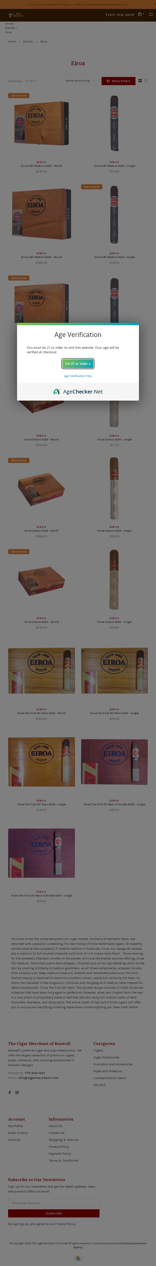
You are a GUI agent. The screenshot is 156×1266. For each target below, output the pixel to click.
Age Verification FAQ (78, 376)
